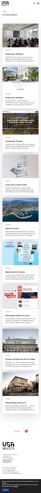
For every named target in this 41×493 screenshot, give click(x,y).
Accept (5, 490)
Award (7, 181)
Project (7, 224)
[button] (38, 3)
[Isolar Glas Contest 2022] (20, 175)
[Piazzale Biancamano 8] (20, 393)
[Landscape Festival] (20, 131)
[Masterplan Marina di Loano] (20, 305)
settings (15, 486)
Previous (17, 431)
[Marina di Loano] (20, 218)
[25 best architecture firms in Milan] (20, 349)
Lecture (8, 50)
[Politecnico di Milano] (20, 44)
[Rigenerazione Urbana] (20, 262)
